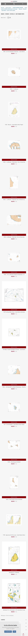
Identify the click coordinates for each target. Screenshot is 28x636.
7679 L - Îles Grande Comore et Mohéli (14, 499)
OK (14, 631)
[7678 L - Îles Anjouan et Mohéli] (14, 445)
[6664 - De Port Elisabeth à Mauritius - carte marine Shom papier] (14, 34)
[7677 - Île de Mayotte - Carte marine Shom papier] (14, 407)
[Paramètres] (22, 4)
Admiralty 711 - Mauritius (14, 572)
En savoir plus (8, 631)
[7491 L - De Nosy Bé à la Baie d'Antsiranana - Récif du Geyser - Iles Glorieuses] (14, 370)
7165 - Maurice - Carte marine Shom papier (14, 124)
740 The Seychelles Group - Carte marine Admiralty (14, 312)
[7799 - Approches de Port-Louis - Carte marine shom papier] (14, 520)
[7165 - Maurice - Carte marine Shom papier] (14, 109)
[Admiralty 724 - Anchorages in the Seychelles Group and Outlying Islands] (14, 593)
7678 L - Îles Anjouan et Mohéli (14, 462)
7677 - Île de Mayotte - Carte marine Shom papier (14, 424)
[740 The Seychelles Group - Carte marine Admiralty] (14, 295)
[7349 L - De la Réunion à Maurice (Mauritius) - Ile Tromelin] (14, 257)
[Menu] (5, 4)
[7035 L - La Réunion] (14, 72)
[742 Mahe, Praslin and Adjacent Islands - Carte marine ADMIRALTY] (14, 332)
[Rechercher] (14, 4)
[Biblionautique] (14, 1)
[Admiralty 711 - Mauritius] (14, 555)
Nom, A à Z (3, 17)
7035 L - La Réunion (14, 89)
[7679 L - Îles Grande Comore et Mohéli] (14, 482)
